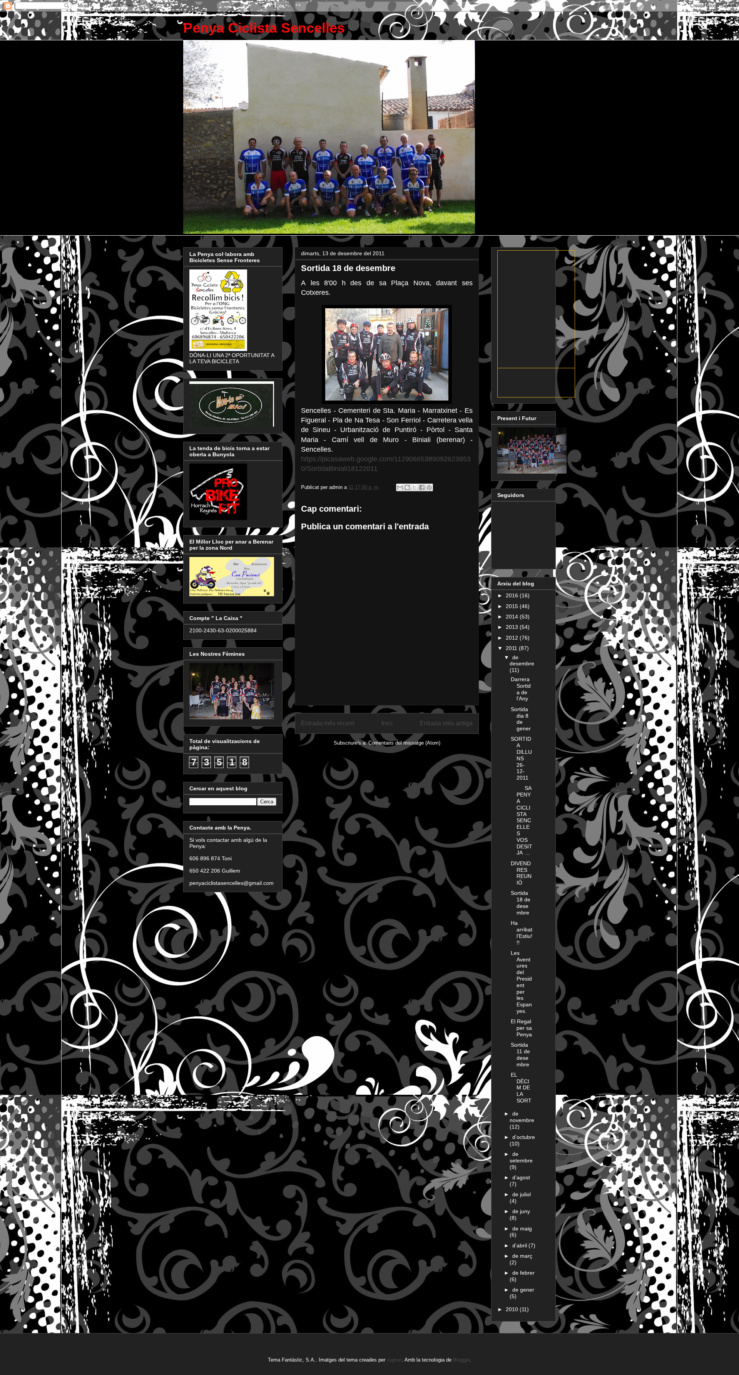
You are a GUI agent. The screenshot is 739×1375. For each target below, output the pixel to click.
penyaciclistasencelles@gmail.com (231, 883)
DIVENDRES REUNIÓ (521, 873)
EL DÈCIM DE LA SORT (521, 1088)
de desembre (522, 660)
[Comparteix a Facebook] (422, 487)
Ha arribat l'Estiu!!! (521, 932)
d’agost (521, 1177)
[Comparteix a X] (414, 487)
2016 (513, 595)
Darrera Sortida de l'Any (521, 689)
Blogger (461, 1360)
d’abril (520, 1245)
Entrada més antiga (446, 723)
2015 (513, 606)
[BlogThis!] (407, 487)
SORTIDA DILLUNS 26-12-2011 (521, 758)
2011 (512, 648)
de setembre (521, 1157)
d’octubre (523, 1137)
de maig (522, 1228)
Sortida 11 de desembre (520, 1054)
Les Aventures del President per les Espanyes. (521, 982)
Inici (387, 723)
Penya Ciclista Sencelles (264, 28)
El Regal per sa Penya (521, 1027)
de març (522, 1256)
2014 (513, 617)
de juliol (521, 1194)
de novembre (522, 1117)
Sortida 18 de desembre (520, 902)
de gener (523, 1290)
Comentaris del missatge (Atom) (404, 743)
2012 (513, 638)
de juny (521, 1211)
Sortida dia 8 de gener (521, 719)
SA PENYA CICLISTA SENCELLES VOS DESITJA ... (521, 820)
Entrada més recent (327, 723)
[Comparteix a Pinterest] (429, 487)
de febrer (523, 1273)
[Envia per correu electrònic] (400, 487)
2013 (513, 627)
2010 (513, 1309)
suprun (394, 1360)
